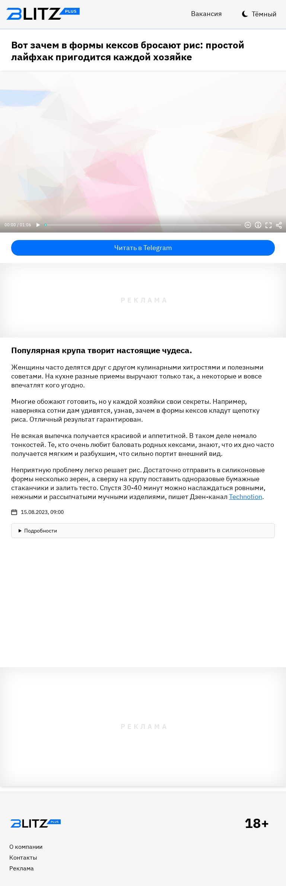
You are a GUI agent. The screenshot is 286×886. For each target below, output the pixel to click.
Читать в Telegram (143, 247)
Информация (258, 225)
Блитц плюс (43, 14)
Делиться (279, 225)
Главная (35, 823)
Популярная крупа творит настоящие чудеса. (101, 350)
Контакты (23, 857)
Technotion (245, 496)
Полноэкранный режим (268, 225)
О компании (25, 846)
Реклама (21, 868)
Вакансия (206, 13)
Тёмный (264, 14)
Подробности (40, 530)
